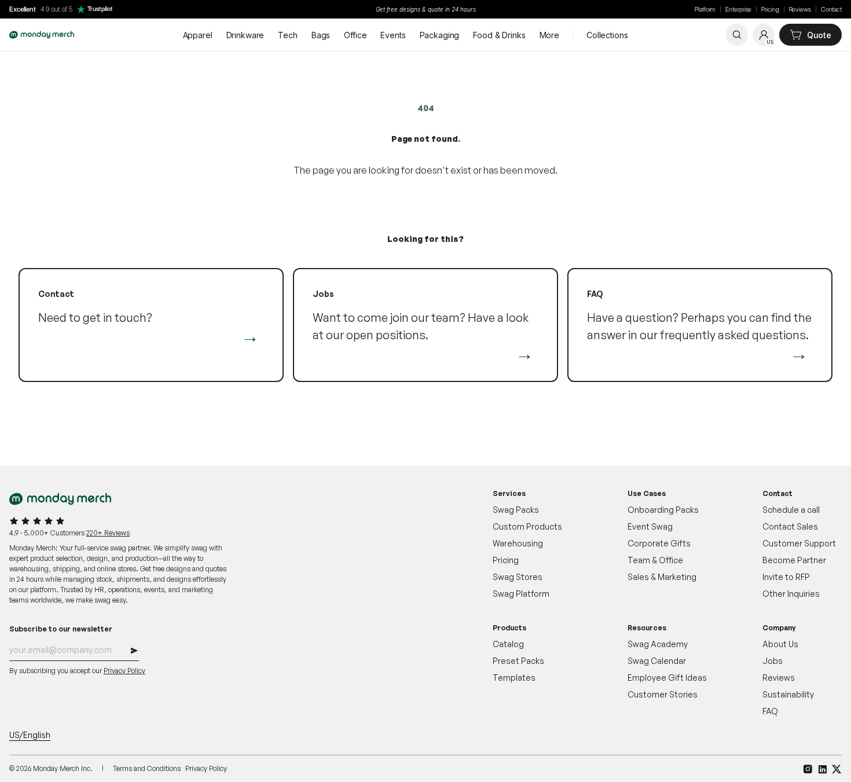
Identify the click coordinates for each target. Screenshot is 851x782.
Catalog (508, 644)
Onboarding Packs (663, 510)
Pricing (770, 9)
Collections (607, 35)
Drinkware (245, 35)
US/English (29, 735)
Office (355, 35)
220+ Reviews (108, 532)
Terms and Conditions (147, 768)
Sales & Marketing (662, 577)
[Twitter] (837, 769)
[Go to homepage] (41, 35)
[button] (134, 652)
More (549, 35)
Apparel (197, 35)
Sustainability (788, 694)
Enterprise (738, 9)
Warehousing (518, 543)
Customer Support (799, 543)
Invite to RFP (786, 577)
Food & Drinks (499, 35)
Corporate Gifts (659, 543)
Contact (831, 9)
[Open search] (737, 35)
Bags (320, 35)
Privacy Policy (124, 670)
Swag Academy (658, 644)
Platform (705, 9)
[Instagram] (808, 769)
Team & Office (655, 560)
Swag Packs (516, 510)
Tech (287, 35)
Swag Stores (517, 577)
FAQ (770, 711)
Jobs (772, 661)
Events (392, 35)
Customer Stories (663, 694)
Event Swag (650, 526)
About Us (780, 644)
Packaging (440, 35)
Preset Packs (518, 661)
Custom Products (527, 526)
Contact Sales (790, 526)
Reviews (800, 9)
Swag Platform (521, 594)
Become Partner (794, 560)
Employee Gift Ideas (667, 677)
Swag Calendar (657, 661)
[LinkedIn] (822, 769)
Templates (514, 677)
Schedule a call (791, 510)
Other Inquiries (791, 594)
